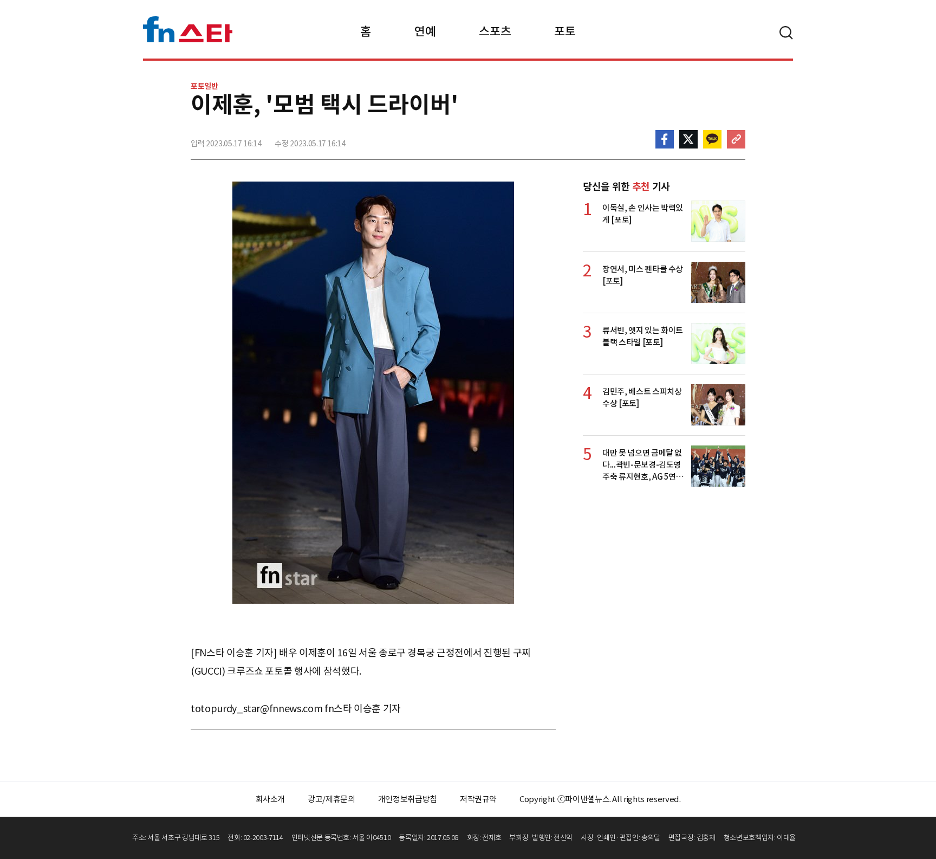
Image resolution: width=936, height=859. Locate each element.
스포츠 (495, 31)
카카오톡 (712, 139)
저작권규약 (478, 799)
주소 (736, 139)
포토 (564, 31)
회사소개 (270, 799)
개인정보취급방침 (407, 799)
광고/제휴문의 (331, 799)
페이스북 (664, 139)
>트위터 (688, 139)
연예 (424, 31)
